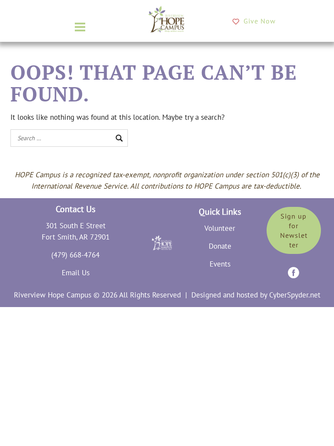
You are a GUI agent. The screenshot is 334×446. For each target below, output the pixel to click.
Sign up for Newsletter (293, 230)
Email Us (76, 272)
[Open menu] (80, 27)
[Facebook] (293, 272)
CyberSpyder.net (295, 295)
